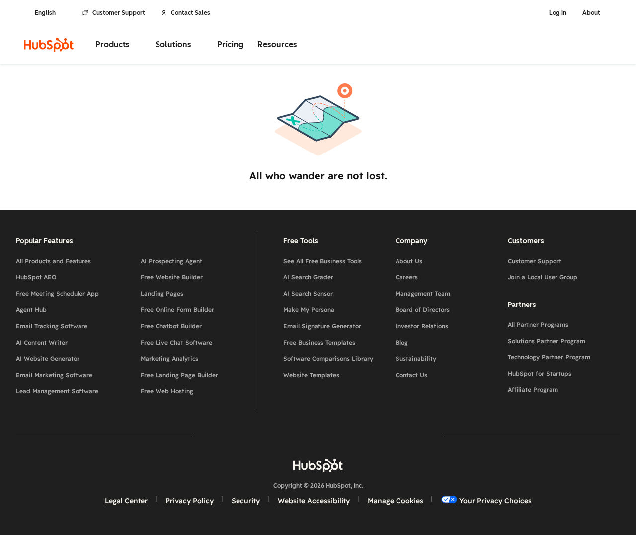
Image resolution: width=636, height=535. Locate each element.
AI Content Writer (42, 342)
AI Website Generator (48, 358)
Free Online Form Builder (177, 309)
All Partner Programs (538, 324)
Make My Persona (308, 309)
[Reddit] (375, 436)
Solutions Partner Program (546, 341)
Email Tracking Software (51, 326)
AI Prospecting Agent (171, 261)
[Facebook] (231, 436)
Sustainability (416, 358)
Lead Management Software (57, 391)
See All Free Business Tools (322, 261)
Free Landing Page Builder (179, 375)
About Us (409, 261)
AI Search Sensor (308, 293)
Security (246, 500)
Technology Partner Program (549, 357)
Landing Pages (162, 293)
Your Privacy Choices (494, 500)
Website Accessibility (314, 500)
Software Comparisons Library (328, 358)
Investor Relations (422, 326)
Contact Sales (190, 12)
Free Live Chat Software (176, 342)
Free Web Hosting (167, 391)
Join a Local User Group (542, 277)
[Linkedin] (346, 436)
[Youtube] (289, 436)
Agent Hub (31, 309)
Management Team (423, 293)
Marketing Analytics (169, 358)
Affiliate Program (533, 389)
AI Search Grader (308, 277)
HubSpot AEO (36, 277)
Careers (407, 277)
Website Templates (311, 375)
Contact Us (411, 375)
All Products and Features (53, 261)
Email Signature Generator (322, 326)
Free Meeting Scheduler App (57, 293)
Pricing (230, 44)
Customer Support (118, 12)
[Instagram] (260, 436)
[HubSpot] (49, 44)
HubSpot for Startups (539, 373)
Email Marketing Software (54, 375)
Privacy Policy (189, 500)
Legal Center (126, 500)
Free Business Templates (319, 342)
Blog (402, 342)
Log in (557, 12)
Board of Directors (423, 309)
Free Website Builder (172, 277)
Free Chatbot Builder (171, 326)
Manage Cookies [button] (395, 500)
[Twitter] (318, 436)
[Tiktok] (404, 436)
